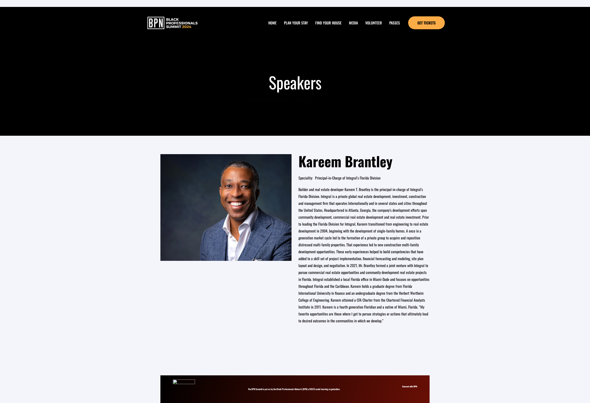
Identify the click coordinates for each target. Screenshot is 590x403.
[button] (426, 22)
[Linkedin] (409, 390)
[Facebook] (413, 390)
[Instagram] (405, 390)
